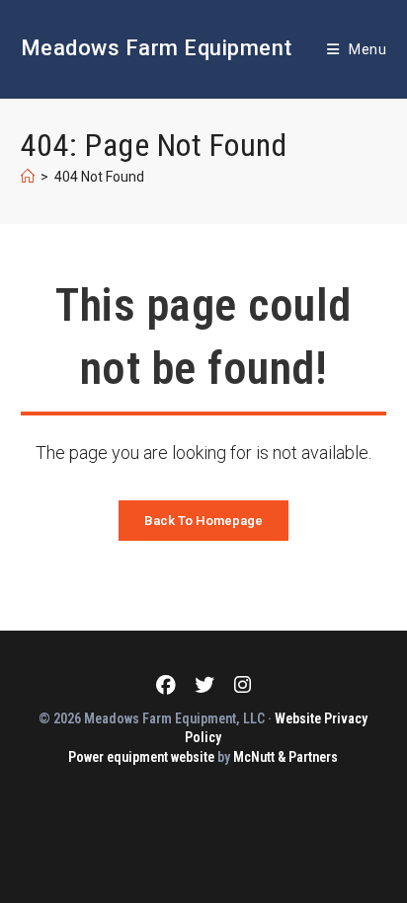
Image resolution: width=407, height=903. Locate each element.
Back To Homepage (203, 520)
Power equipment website (141, 757)
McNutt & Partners (285, 757)
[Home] (28, 177)
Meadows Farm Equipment (156, 48)
